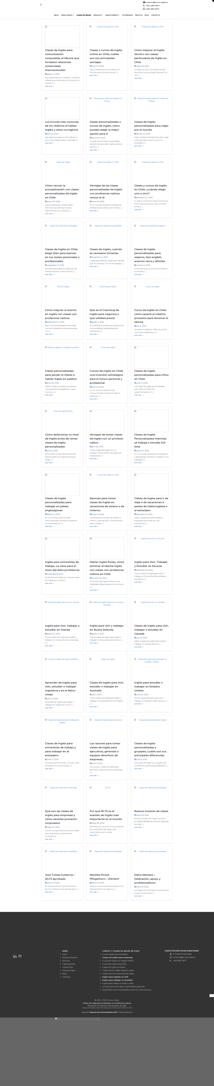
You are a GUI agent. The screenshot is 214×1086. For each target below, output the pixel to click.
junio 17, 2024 (53, 759)
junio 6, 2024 (141, 759)
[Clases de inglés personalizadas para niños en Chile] (151, 357)
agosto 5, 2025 (97, 322)
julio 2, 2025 (141, 326)
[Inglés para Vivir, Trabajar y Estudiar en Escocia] (151, 548)
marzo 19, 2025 (142, 451)
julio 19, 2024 (141, 638)
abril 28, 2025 (97, 447)
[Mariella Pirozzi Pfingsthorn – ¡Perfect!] (107, 861)
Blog (147, 15)
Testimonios (127, 15)
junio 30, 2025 (53, 383)
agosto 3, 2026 (53, 74)
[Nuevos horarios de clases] (151, 797)
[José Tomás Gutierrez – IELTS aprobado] (62, 861)
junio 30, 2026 (97, 66)
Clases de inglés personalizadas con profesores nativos (107, 1003)
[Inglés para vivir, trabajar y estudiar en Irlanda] (62, 612)
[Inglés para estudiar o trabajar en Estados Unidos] (151, 669)
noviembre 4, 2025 (99, 257)
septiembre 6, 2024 (144, 570)
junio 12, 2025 (142, 383)
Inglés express (111, 15)
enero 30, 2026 (53, 201)
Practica (139, 15)
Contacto (155, 15)
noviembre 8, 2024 (55, 574)
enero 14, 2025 (97, 514)
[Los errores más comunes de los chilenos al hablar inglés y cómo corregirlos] (62, 108)
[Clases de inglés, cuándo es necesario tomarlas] (107, 235)
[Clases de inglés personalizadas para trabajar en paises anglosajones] (62, 484)
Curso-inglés (66, 15)
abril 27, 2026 (52, 134)
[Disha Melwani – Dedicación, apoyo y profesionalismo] (151, 861)
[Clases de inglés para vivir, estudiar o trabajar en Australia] (107, 669)
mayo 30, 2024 (53, 827)
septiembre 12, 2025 (55, 322)
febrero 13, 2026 (143, 134)
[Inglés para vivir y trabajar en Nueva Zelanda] (107, 612)
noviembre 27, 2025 (55, 265)
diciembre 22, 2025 (144, 197)
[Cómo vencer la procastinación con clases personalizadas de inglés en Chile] (62, 172)
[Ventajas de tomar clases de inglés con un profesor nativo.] (107, 421)
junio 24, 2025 (97, 387)
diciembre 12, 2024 (144, 514)
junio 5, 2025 (52, 451)
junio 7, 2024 (97, 763)
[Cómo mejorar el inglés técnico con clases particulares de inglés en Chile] (151, 36)
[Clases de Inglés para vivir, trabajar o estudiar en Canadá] (151, 612)
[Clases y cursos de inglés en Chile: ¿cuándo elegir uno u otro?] (151, 172)
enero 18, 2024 (142, 815)
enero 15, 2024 (142, 887)
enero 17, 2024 (53, 883)
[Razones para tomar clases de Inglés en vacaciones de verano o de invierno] (107, 484)
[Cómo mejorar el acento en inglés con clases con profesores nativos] (62, 296)
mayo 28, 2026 (142, 66)
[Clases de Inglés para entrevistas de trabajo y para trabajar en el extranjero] (62, 730)
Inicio (56, 15)
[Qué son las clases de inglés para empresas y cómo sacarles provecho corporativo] (62, 797)
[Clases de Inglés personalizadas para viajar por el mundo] (151, 108)
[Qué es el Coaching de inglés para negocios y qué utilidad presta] (107, 296)
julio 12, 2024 (52, 699)
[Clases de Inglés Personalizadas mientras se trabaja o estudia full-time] (151, 421)
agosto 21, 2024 (53, 634)
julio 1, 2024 (96, 695)
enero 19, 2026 (97, 201)
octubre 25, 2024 (99, 578)
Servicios (97, 15)
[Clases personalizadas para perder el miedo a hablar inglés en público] (62, 357)
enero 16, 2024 (97, 883)
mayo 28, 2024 (97, 823)
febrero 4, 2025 (53, 514)
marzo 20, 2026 (98, 138)
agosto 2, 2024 (97, 634)
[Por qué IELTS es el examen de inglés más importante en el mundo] (107, 797)
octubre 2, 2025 (143, 265)
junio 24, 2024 (142, 695)
